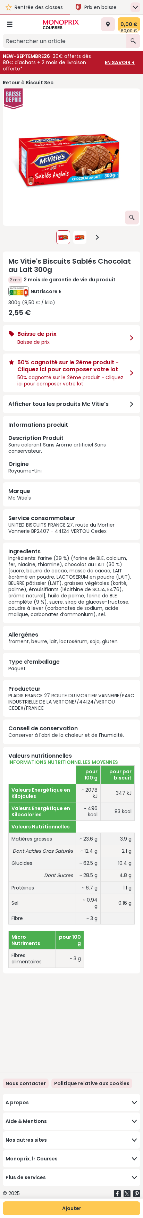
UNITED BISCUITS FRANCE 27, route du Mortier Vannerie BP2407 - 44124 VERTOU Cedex (61, 528)
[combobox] (64, 41)
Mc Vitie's (19, 498)
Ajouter (71, 1208)
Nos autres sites (26, 1139)
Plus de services (26, 1177)
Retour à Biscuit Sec (28, 82)
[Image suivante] (97, 237)
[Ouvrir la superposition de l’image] (132, 217)
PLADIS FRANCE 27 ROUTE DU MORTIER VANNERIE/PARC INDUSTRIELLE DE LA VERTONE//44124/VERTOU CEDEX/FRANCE (71, 701)
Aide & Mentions (26, 1121)
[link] (91, 1083)
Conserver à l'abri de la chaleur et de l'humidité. (66, 735)
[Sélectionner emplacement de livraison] (108, 24)
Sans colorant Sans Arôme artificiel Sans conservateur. (57, 454)
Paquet (17, 668)
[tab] (71, 157)
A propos (17, 1102)
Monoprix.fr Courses (32, 1158)
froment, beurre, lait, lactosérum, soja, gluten (63, 641)
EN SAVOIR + (120, 62)
